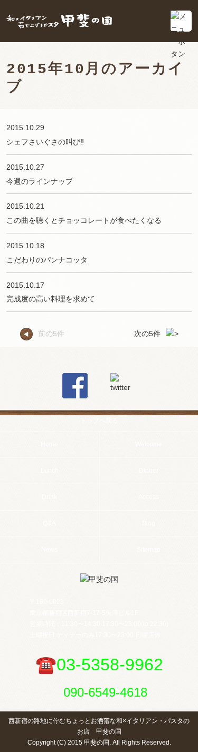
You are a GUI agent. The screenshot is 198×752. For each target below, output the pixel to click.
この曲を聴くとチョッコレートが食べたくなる (84, 220)
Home (49, 444)
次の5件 (147, 333)
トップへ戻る (99, 420)
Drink (49, 497)
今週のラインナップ (39, 181)
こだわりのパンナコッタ (47, 260)
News (49, 549)
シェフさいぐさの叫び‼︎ (45, 142)
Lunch (50, 470)
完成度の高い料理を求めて (50, 299)
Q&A (49, 523)
